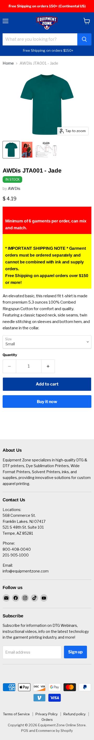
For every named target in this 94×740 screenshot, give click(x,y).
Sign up (75, 651)
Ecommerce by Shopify (54, 730)
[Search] (84, 39)
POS (24, 730)
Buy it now (47, 401)
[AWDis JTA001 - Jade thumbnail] (11, 149)
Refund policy (74, 714)
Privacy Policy (47, 714)
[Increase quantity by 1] (48, 366)
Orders (47, 719)
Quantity (10, 355)
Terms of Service (16, 714)
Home (8, 63)
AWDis (14, 188)
